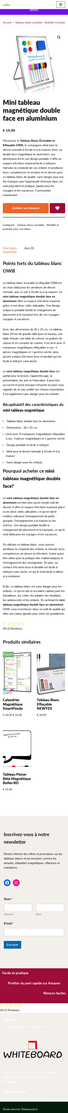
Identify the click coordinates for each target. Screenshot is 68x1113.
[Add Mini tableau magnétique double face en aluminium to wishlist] (57, 208)
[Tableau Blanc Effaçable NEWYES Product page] (51, 673)
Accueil (7, 22)
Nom (39, 914)
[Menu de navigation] (60, 4)
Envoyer (12, 945)
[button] (59, 37)
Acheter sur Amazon (25, 208)
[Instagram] (16, 882)
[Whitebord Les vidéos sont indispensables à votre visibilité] (7, 4)
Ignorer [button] (34, 9)
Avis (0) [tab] (29, 248)
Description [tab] (10, 248)
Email (9, 923)
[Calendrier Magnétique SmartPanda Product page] (17, 673)
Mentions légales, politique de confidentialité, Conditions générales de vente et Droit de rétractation (29, 1077)
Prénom (8, 914)
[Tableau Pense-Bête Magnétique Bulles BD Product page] (17, 748)
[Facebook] (7, 882)
